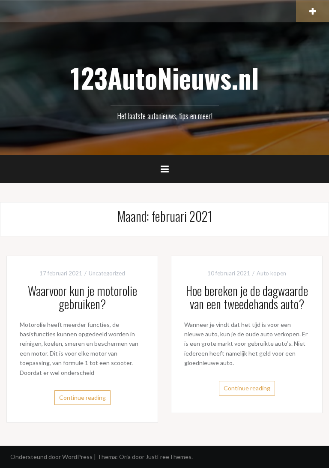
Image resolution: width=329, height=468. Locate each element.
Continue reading (82, 397)
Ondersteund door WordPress (51, 456)
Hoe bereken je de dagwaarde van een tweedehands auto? (247, 297)
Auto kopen (271, 273)
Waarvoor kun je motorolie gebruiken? (82, 297)
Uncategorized (107, 273)
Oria (125, 456)
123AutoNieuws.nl (165, 77)
